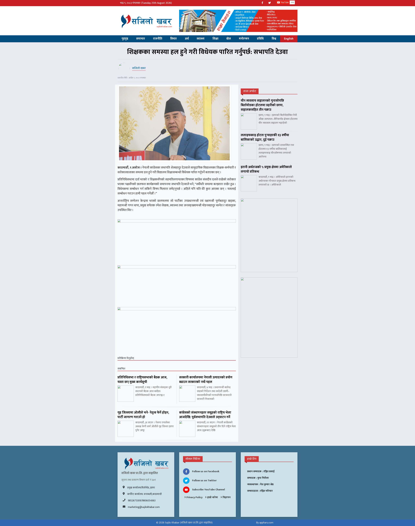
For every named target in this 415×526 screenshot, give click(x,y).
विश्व (274, 38)
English (288, 38)
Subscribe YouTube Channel (208, 489)
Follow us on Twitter (204, 480)
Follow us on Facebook (205, 471)
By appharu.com (264, 522)
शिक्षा (215, 38)
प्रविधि (260, 38)
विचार (173, 38)
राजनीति (157, 38)
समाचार (140, 38)
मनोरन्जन (244, 38)
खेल (228, 38)
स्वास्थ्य (200, 38)
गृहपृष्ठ (125, 38)
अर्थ (187, 38)
